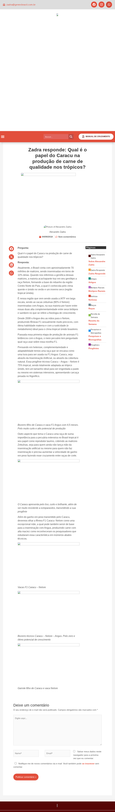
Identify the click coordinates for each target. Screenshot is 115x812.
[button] (109, 5)
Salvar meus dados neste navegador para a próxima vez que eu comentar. (87, 754)
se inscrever (88, 763)
